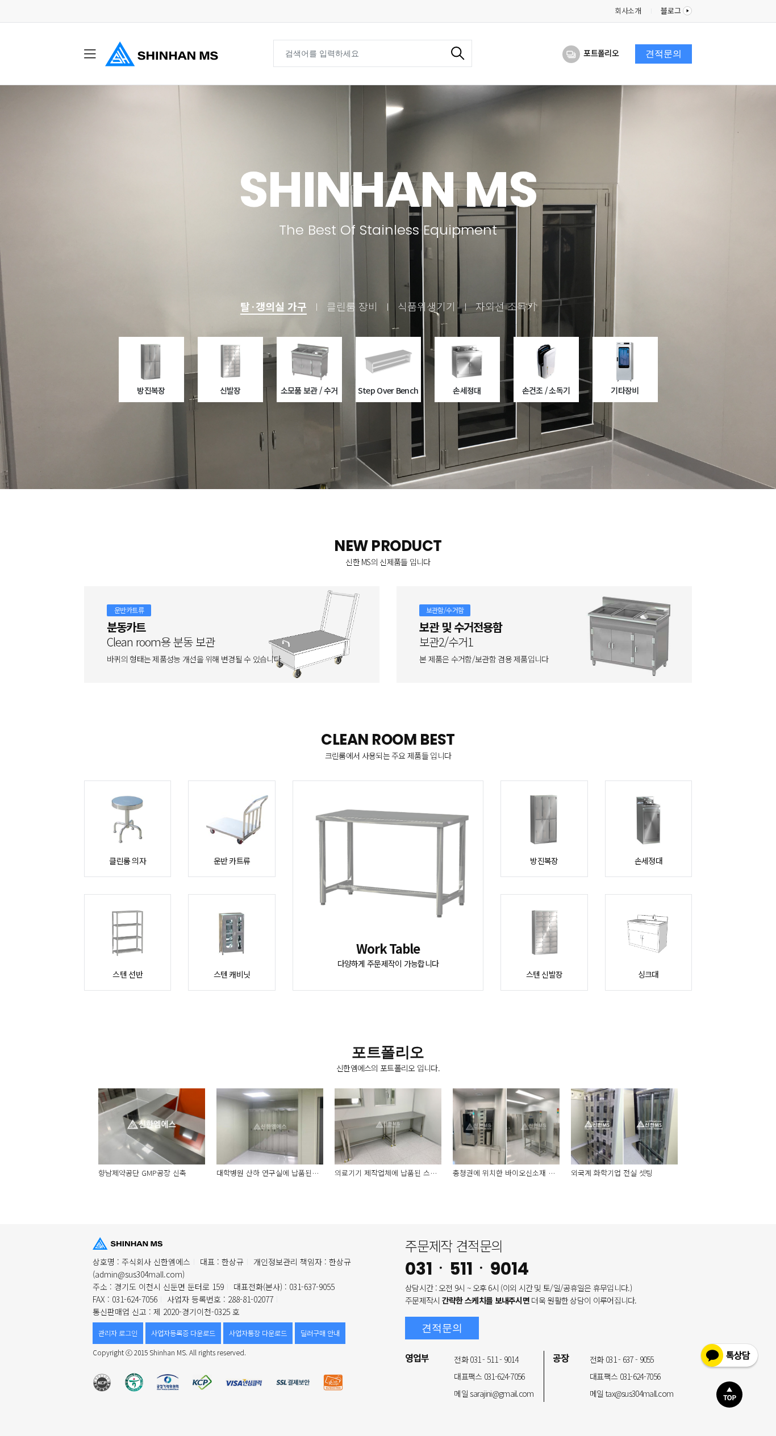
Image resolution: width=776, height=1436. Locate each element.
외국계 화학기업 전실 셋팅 (612, 1172)
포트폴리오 (601, 53)
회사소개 (628, 10)
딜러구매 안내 (320, 1333)
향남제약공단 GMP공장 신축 (142, 1172)
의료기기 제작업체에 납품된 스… (386, 1172)
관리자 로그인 (117, 1333)
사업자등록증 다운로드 (183, 1333)
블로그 (672, 10)
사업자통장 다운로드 (258, 1333)
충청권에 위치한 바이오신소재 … (504, 1172)
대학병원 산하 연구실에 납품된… (267, 1172)
